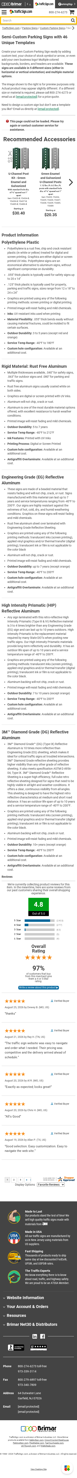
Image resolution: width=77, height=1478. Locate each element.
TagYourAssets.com (54, 1443)
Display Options (25, 1184)
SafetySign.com (36, 1440)
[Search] (73, 20)
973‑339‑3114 (27, 1371)
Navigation (4, 12)
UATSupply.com (28, 1446)
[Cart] (73, 12)
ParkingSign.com (21, 1443)
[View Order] (37, 16)
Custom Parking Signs (52, 28)
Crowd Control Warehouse (57, 1440)
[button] (67, 1468)
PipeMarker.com (36, 1443)
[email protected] (26, 96)
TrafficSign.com (11, 28)
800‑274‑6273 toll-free (32, 1366)
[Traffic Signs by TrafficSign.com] (20, 12)
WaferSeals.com (48, 1446)
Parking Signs (30, 28)
